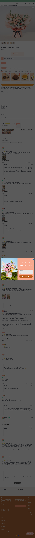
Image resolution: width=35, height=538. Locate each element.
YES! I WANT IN (25, 276)
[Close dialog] (33, 259)
